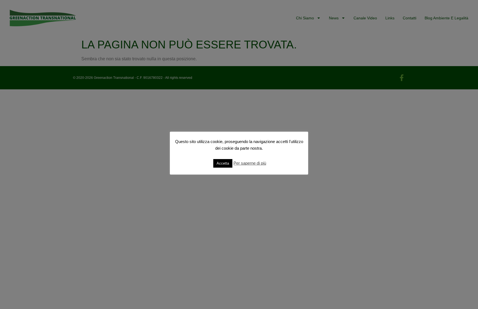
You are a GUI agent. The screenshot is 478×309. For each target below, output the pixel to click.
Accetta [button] (223, 163)
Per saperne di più (249, 163)
